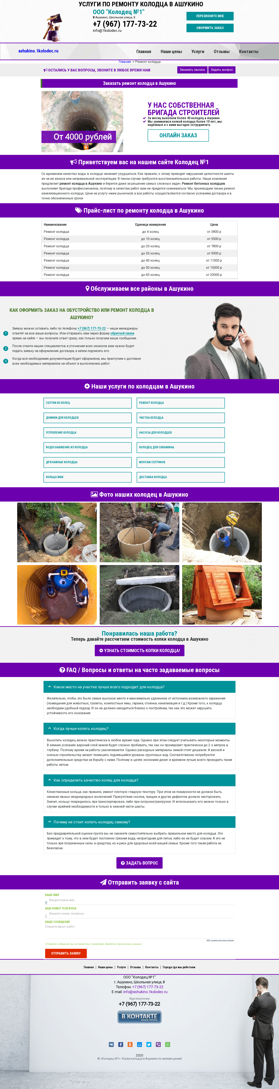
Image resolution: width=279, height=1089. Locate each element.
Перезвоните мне (210, 16)
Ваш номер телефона (60, 908)
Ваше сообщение (57, 922)
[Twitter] (148, 1044)
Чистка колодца (151, 418)
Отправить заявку (66, 953)
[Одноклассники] (130, 1044)
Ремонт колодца (151, 403)
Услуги (197, 51)
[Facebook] (120, 1044)
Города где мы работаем (179, 967)
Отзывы (222, 51)
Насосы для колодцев (155, 432)
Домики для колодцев (62, 418)
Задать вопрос (222, 70)
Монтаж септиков (152, 462)
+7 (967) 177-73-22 (125, 24)
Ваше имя (52, 895)
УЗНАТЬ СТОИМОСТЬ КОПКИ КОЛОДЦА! (141, 650)
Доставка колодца (153, 477)
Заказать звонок (192, 70)
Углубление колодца (61, 432)
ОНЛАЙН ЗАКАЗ (178, 135)
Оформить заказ (210, 28)
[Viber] (158, 1044)
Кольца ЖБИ (54, 477)
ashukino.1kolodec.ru (38, 50)
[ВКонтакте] (111, 1044)
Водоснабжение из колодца (67, 447)
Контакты (248, 51)
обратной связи (122, 333)
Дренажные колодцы (61, 462)
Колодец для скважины (156, 447)
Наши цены (171, 51)
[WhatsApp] (167, 1044)
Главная (143, 51)
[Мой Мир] (139, 1044)
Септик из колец (58, 403)
